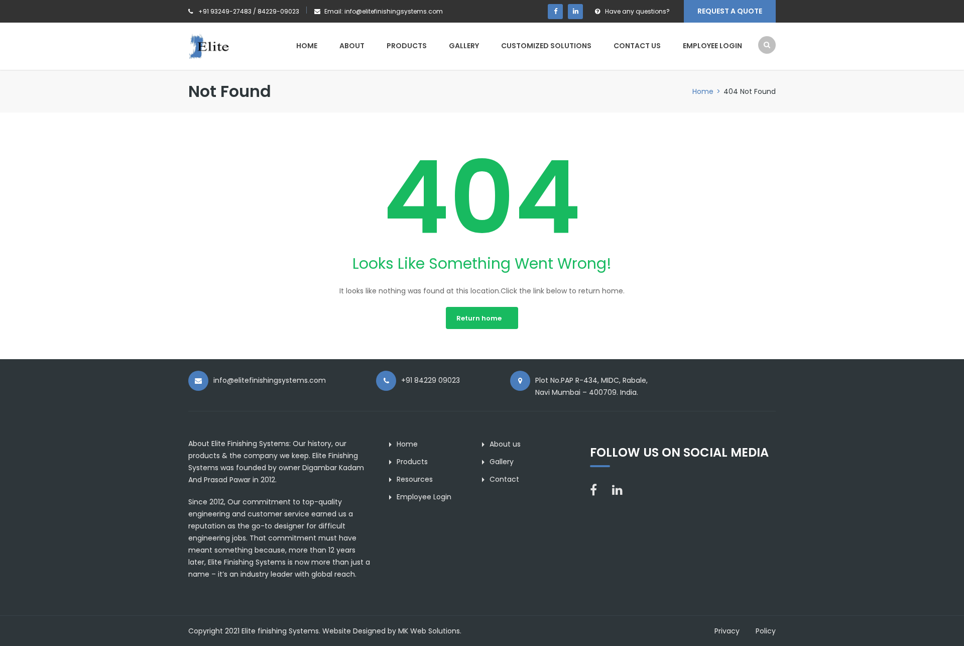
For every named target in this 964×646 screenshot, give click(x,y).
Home (306, 46)
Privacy (727, 631)
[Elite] (232, 46)
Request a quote (729, 11)
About (352, 46)
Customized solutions (546, 46)
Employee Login (712, 46)
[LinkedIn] (575, 11)
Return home (479, 318)
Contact (504, 479)
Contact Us (637, 46)
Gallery (464, 46)
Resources (415, 479)
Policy (766, 631)
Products (407, 46)
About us (505, 444)
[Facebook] (555, 11)
